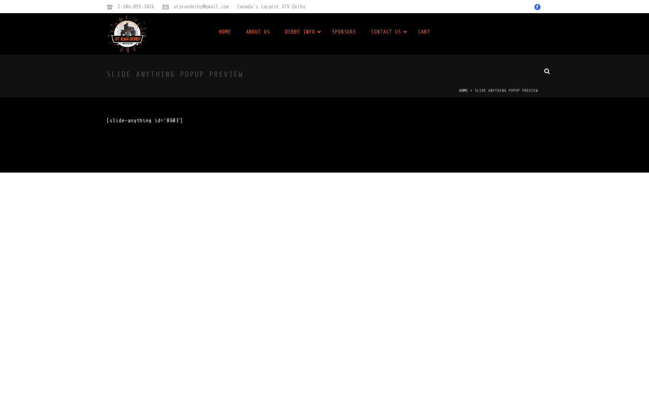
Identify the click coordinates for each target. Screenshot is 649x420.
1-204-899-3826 (136, 6)
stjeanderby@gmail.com (201, 6)
